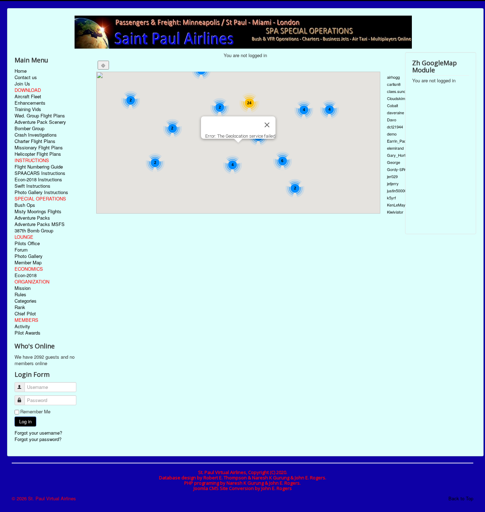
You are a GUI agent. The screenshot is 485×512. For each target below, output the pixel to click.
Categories (26, 301)
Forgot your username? (38, 432)
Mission (23, 288)
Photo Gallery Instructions (41, 192)
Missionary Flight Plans (39, 147)
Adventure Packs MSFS (40, 224)
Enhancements (30, 103)
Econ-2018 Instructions (38, 179)
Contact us (26, 77)
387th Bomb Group (34, 230)
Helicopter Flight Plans (38, 154)
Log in (25, 421)
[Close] (267, 124)
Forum (21, 250)
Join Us (22, 84)
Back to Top (460, 498)
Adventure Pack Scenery (40, 122)
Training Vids (28, 109)
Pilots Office (27, 243)
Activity (22, 326)
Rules (20, 294)
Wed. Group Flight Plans (40, 115)
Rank (20, 307)
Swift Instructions (32, 186)
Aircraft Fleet (28, 96)
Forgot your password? (38, 439)
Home (21, 71)
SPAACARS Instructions (40, 173)
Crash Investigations (36, 135)
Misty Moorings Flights (38, 211)
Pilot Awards (27, 333)
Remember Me (35, 411)
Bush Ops (25, 205)
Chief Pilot (25, 313)
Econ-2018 (26, 275)
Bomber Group (29, 128)
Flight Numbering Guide (39, 167)
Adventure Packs (32, 218)
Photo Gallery (29, 256)
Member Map (28, 262)
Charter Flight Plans (35, 141)
